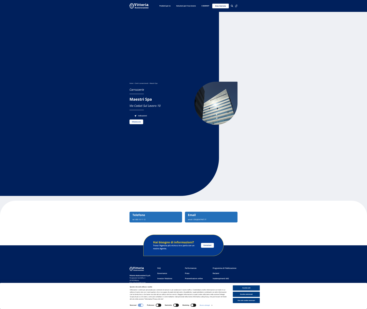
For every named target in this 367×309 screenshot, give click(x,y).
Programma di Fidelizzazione (224, 268)
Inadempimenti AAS (221, 278)
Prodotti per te (165, 6)
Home (131, 83)
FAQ (159, 268)
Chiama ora (136, 122)
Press (187, 273)
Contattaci (207, 245)
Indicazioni (142, 116)
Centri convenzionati (141, 83)
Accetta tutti (246, 288)
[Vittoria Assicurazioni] (139, 6)
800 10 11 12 (140, 219)
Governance (162, 273)
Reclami (216, 273)
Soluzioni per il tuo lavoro (186, 6)
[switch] (158, 305)
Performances (190, 268)
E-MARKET (205, 6)
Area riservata (220, 6)
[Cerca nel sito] (232, 6)
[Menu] (236, 6)
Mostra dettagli (205, 305)
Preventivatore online (194, 278)
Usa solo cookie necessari (246, 300)
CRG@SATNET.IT (199, 219)
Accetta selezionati (246, 294)
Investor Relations (164, 278)
